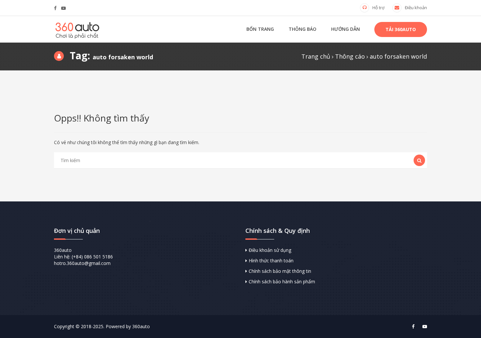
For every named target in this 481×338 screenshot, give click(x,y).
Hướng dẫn (345, 29)
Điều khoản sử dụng (270, 250)
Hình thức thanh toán (271, 260)
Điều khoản (416, 7)
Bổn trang (260, 29)
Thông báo (302, 29)
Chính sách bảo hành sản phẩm (282, 281)
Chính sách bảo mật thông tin (280, 271)
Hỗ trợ (378, 7)
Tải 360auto (400, 29)
